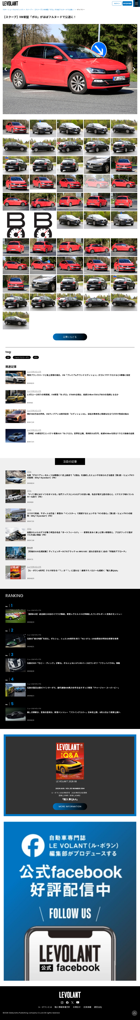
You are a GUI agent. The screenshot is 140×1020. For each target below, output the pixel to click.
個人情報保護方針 (62, 1007)
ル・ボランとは (45, 1007)
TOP (4, 9)
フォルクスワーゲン (21, 357)
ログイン (117, 3)
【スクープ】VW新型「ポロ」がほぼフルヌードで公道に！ (54, 9)
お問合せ (77, 1007)
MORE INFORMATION (70, 806)
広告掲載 (87, 1007)
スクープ (29, 9)
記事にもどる (70, 336)
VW (8, 357)
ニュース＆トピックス (15, 9)
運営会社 (98, 1007)
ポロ (36, 357)
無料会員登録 (127, 3)
